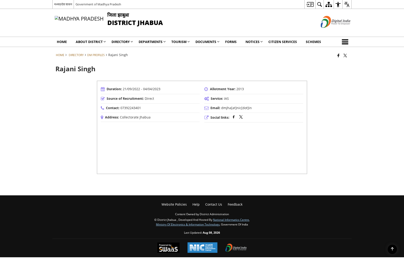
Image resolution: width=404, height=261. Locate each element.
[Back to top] (392, 249)
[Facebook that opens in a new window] (338, 55)
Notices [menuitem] (252, 41)
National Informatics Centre (231, 220)
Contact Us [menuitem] (213, 204)
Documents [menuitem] (205, 41)
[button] (346, 42)
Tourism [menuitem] (179, 41)
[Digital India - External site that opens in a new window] (330, 31)
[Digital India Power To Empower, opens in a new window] (236, 248)
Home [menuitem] (62, 41)
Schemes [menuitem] (313, 41)
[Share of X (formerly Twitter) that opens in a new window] (345, 55)
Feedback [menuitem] (235, 204)
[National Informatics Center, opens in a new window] (202, 248)
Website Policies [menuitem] (174, 204)
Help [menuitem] (196, 204)
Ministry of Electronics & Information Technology (188, 224)
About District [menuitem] (89, 41)
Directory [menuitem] (121, 41)
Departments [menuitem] (150, 41)
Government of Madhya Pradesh (98, 4)
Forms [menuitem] (231, 41)
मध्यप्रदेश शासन (63, 4)
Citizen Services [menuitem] (282, 41)
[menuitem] (309, 4)
